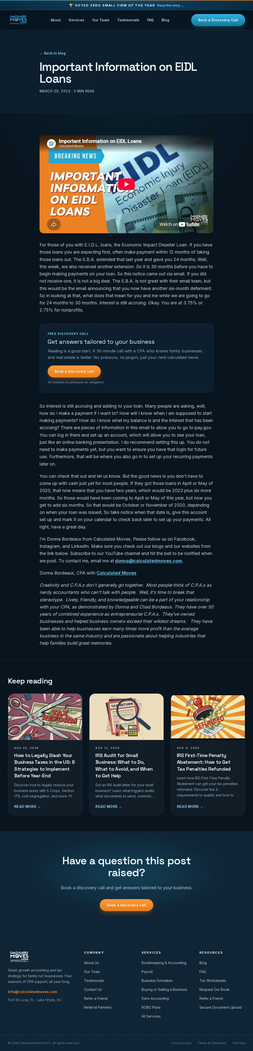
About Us (91, 963)
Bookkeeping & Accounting (164, 963)
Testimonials (128, 20)
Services (76, 20)
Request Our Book (214, 989)
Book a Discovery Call (218, 20)
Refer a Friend (95, 998)
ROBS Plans (151, 1007)
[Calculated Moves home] (18, 20)
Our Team (100, 20)
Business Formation (157, 980)
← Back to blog (53, 53)
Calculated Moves (116, 573)
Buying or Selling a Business (164, 989)
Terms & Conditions (212, 1043)
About (56, 20)
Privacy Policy (181, 1043)
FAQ (150, 20)
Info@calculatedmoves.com (32, 992)
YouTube (238, 1043)
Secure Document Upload (220, 1007)
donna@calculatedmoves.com (148, 560)
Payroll (147, 972)
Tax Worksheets (212, 980)
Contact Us (93, 989)
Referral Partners (98, 1007)
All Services (151, 1016)
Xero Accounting (155, 998)
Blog (165, 20)
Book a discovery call (74, 371)
